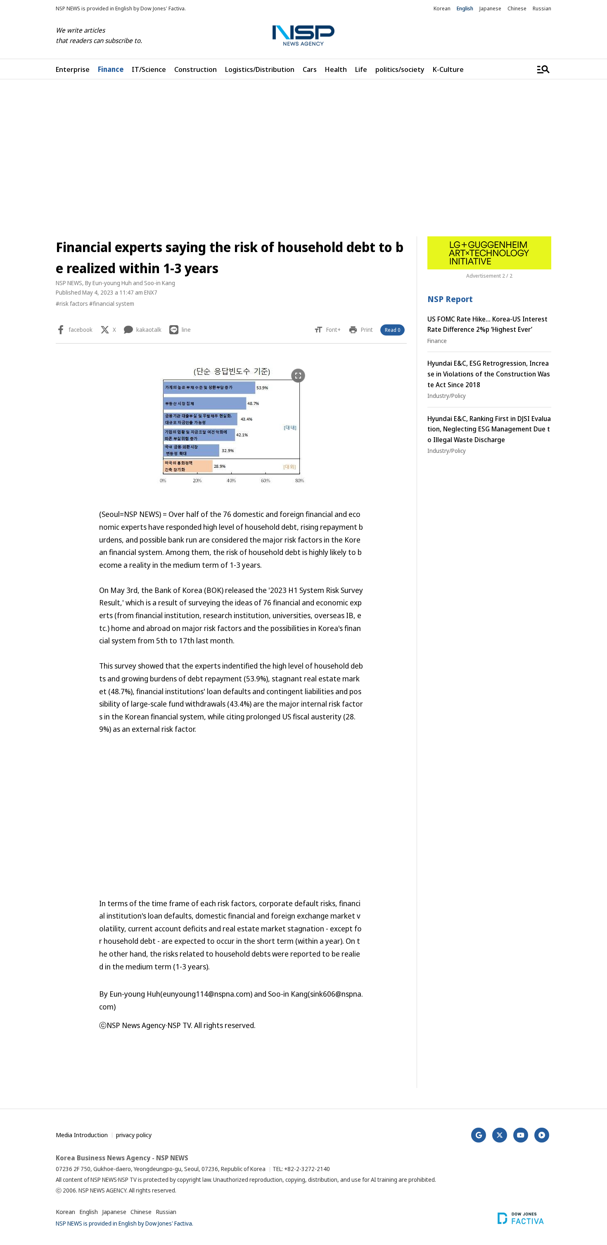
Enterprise (73, 69)
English (465, 8)
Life (361, 69)
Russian (542, 8)
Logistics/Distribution (259, 69)
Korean (442, 8)
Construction (195, 69)
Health (336, 69)
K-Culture (448, 69)
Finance (110, 69)
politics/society (399, 69)
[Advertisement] (303, 158)
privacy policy (134, 1135)
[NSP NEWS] (303, 36)
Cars (310, 69)
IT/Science (149, 69)
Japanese (490, 8)
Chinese (516, 8)
